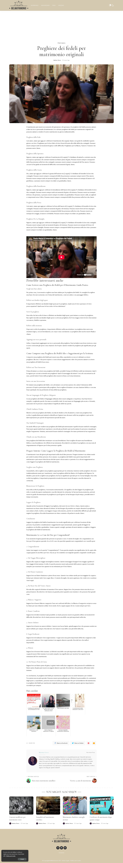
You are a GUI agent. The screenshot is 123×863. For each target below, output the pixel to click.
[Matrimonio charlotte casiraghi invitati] (75, 805)
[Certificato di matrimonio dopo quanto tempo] (102, 805)
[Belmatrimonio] (18, 5)
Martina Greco (57, 60)
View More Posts (90, 752)
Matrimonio (61, 43)
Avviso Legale (65, 860)
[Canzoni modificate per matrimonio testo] (21, 805)
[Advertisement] (61, 24)
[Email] (94, 743)
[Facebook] (58, 847)
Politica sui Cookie (75, 860)
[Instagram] (65, 847)
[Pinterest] (88, 743)
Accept (22, 859)
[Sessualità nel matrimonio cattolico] (48, 805)
